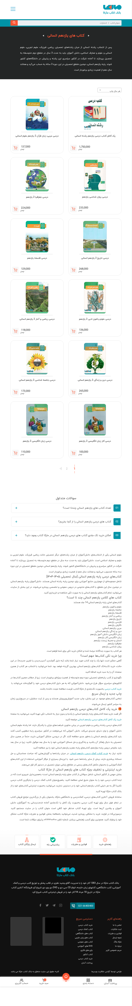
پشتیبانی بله (53, 844)
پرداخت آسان (87, 963)
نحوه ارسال (117, 937)
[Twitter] (47, 906)
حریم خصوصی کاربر (114, 950)
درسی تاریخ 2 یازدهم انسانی (95, 258)
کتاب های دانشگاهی (84, 933)
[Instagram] (60, 906)
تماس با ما (117, 925)
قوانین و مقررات (79, 844)
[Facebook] (40, 906)
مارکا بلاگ (118, 942)
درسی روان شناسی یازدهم (95, 196)
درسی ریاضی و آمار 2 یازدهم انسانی (37, 319)
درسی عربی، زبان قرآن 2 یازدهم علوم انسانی (37, 135)
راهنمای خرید (105, 844)
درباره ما (118, 946)
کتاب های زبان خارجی (84, 937)
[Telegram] (53, 906)
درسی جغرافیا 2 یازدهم (37, 197)
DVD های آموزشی (85, 946)
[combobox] (109, 90)
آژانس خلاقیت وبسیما (100, 971)
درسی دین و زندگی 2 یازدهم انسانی (95, 380)
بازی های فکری (86, 950)
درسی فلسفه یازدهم (37, 258)
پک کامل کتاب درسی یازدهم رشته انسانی (95, 135)
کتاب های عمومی (85, 942)
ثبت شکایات (116, 929)
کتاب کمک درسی (85, 929)
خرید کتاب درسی (113, 689)
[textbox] (109, 91)
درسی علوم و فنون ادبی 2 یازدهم (95, 319)
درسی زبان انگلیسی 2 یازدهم (37, 441)
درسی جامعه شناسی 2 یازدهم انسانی (37, 380)
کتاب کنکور (88, 954)
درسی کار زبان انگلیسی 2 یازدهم (95, 441)
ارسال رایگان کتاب (27, 844)
